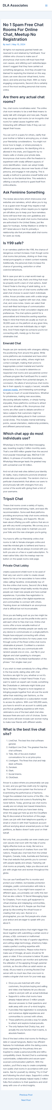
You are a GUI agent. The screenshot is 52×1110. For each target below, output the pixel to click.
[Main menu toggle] (46, 5)
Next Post (26, 1100)
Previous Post (26, 1095)
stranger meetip (10, 389)
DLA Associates (15, 5)
